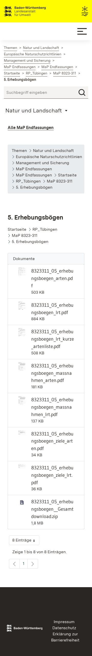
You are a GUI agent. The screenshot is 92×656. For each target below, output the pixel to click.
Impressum (64, 621)
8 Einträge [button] (25, 541)
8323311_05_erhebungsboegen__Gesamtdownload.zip (52, 508)
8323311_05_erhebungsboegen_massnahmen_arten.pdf (52, 373)
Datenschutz (64, 627)
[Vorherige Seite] (14, 564)
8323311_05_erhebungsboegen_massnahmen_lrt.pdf (52, 406)
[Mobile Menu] (82, 31)
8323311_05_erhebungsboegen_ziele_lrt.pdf (52, 475)
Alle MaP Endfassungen (31, 127)
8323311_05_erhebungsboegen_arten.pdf (52, 278)
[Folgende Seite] (32, 564)
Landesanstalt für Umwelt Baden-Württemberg (34, 11)
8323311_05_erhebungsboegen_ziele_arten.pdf (52, 441)
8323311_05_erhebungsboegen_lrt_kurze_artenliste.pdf (52, 338)
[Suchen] (82, 92)
